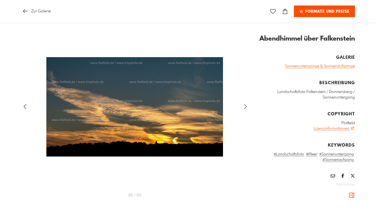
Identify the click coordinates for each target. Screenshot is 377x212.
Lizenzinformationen (332, 129)
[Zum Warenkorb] (285, 11)
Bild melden (345, 184)
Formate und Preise (326, 12)
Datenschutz (345, 192)
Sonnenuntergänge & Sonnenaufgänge (320, 66)
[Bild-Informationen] (351, 195)
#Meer (311, 154)
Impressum (324, 192)
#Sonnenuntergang (336, 154)
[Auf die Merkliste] (273, 11)
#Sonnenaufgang (338, 160)
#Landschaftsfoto (289, 154)
